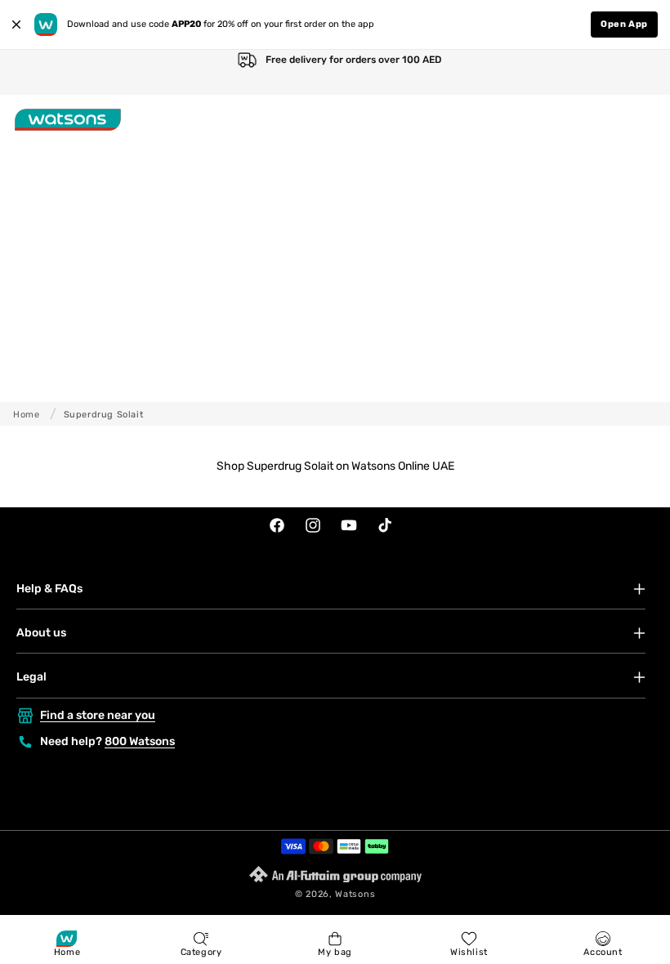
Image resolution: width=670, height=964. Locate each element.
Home (26, 414)
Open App (624, 24)
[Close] (16, 24)
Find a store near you (97, 715)
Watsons (355, 894)
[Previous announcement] (29, 72)
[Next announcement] (640, 72)
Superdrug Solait (104, 414)
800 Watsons (140, 741)
